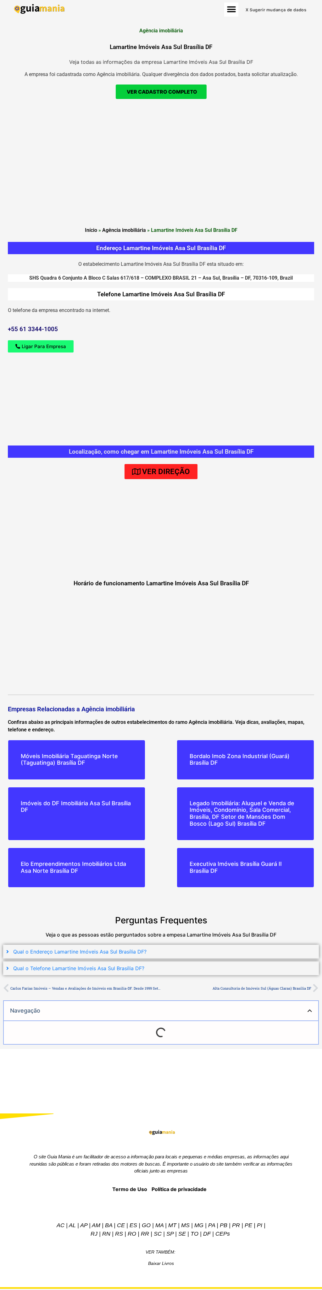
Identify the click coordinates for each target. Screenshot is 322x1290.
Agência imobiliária (124, 230)
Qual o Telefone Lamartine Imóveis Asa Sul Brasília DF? (78, 968)
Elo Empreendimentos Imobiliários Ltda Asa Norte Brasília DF (73, 867)
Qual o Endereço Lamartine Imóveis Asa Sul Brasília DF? (80, 951)
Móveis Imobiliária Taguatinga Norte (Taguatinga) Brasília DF (69, 759)
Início (91, 230)
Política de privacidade (179, 1189)
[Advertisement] (161, 149)
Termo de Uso (129, 1189)
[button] (231, 10)
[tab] (161, 952)
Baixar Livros (161, 1263)
